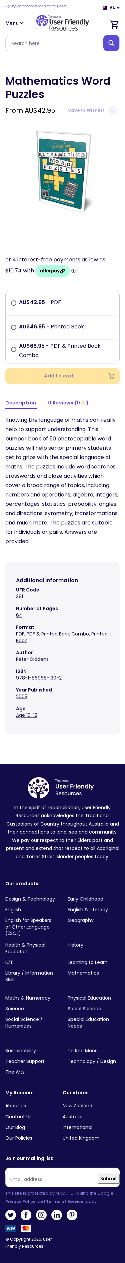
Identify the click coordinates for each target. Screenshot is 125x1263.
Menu (12, 23)
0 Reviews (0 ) (68, 402)
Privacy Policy (20, 1201)
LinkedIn (56, 1215)
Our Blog (15, 1127)
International (77, 1127)
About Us (15, 1105)
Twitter (10, 1215)
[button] (94, 110)
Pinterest (72, 1215)
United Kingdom (81, 1138)
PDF (20, 633)
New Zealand (77, 1105)
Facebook (26, 1215)
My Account (19, 1093)
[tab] (21, 403)
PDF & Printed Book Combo (58, 633)
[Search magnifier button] (111, 43)
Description (20, 402)
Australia (73, 1116)
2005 (21, 696)
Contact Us (18, 1116)
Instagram (41, 1215)
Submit (108, 1178)
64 (19, 615)
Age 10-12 (26, 715)
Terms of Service (64, 1201)
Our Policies (18, 1138)
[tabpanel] (62, 170)
